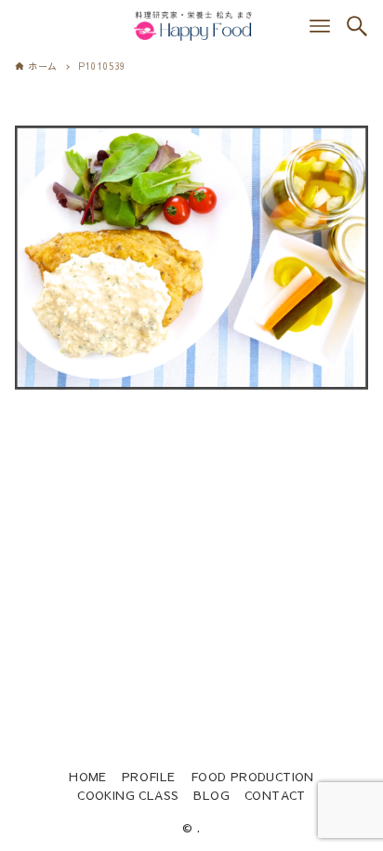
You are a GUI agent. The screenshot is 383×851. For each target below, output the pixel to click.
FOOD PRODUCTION (252, 776)
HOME (88, 776)
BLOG (211, 795)
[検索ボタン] (357, 26)
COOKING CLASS (127, 795)
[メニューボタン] (319, 26)
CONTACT (275, 795)
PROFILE (149, 776)
